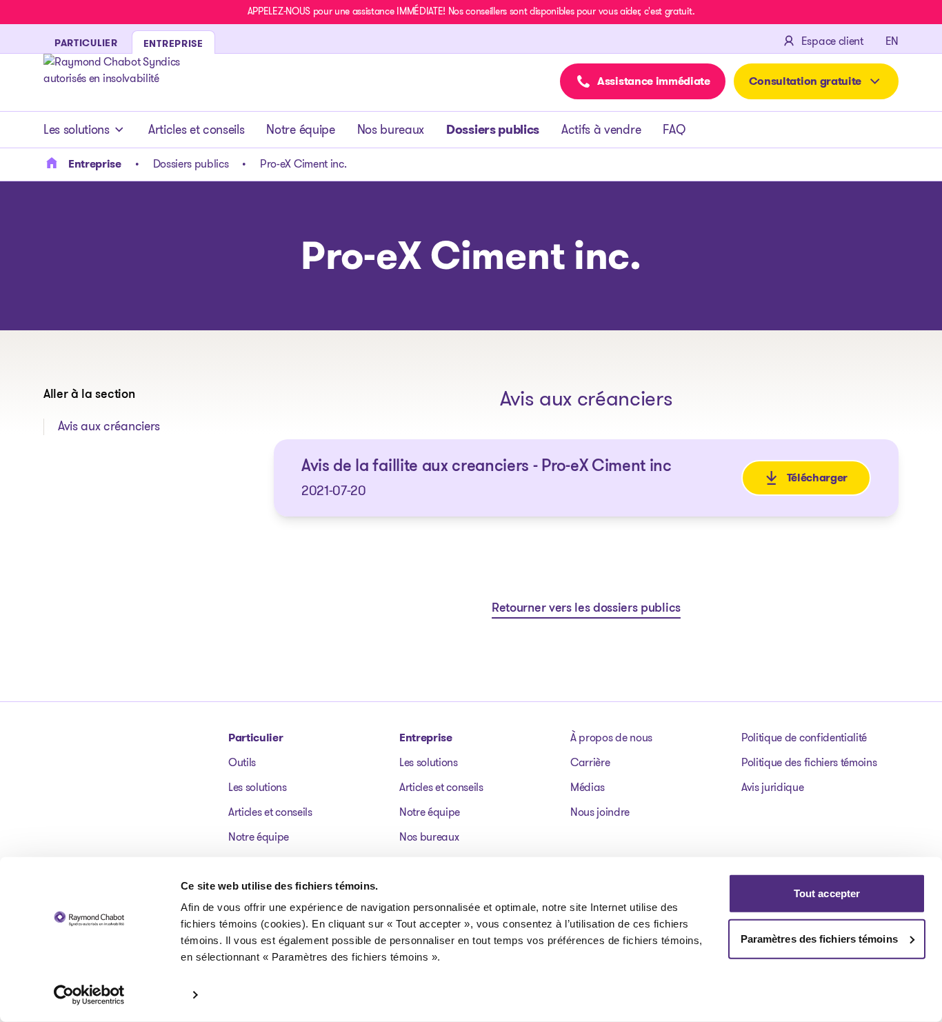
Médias (587, 787)
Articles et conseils (196, 130)
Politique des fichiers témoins (808, 762)
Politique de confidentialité (804, 737)
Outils (242, 762)
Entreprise (425, 737)
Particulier (255, 737)
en (892, 41)
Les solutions (76, 130)
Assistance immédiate (653, 81)
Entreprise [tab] (173, 43)
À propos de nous (611, 737)
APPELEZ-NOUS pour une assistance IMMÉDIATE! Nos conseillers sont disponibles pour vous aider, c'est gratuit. (471, 11)
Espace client (832, 41)
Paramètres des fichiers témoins (819, 938)
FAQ (674, 130)
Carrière (590, 762)
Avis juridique (772, 787)
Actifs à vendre (601, 130)
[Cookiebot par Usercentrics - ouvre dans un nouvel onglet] (89, 995)
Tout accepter (827, 893)
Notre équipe (300, 130)
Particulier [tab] (86, 43)
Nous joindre (600, 812)
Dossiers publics (492, 130)
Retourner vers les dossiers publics (586, 609)
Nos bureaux (390, 130)
